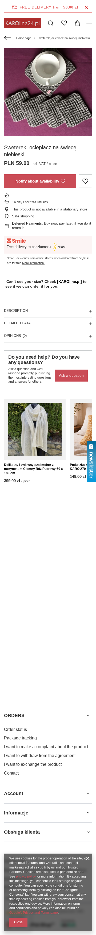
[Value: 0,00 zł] (77, 23)
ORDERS (14, 715)
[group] (48, 92)
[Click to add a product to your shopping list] (85, 181)
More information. (33, 262)
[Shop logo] (22, 23)
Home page (23, 38)
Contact (11, 773)
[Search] (50, 23)
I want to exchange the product (33, 764)
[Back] (8, 38)
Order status (15, 729)
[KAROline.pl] (69, 281)
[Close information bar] (86, 8)
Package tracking (20, 738)
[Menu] (90, 23)
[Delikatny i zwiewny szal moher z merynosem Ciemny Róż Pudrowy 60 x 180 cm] (35, 429)
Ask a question (71, 375)
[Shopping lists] (64, 23)
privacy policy (26, 876)
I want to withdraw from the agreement (39, 755)
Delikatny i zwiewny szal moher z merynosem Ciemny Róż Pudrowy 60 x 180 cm (33, 469)
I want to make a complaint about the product (46, 746)
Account (13, 793)
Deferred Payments (27, 223)
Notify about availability (37, 181)
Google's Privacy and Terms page (33, 913)
